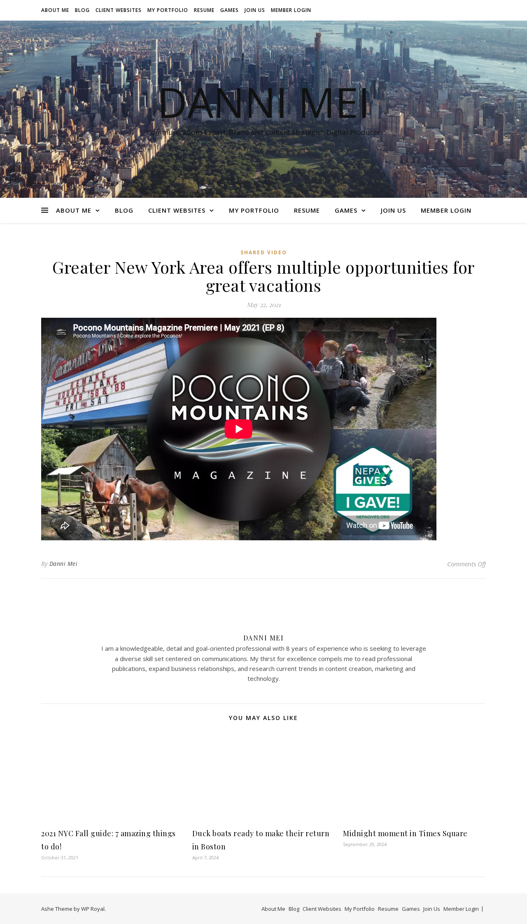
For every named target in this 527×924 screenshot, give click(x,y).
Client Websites (119, 10)
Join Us (255, 10)
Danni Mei (263, 101)
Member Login (291, 10)
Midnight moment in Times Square (405, 833)
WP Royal (93, 908)
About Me (55, 10)
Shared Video (263, 252)
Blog (82, 10)
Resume (204, 10)
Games (229, 10)
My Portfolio (167, 10)
